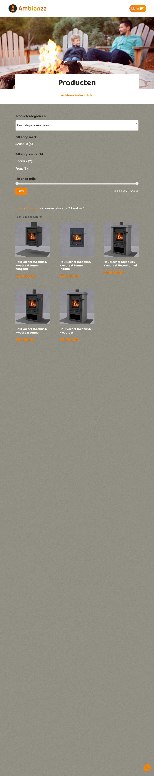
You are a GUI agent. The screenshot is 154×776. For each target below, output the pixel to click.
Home (19, 208)
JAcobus (21, 144)
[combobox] (77, 125)
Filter (20, 191)
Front (19, 168)
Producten (32, 208)
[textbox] (77, 125)
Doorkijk (21, 161)
